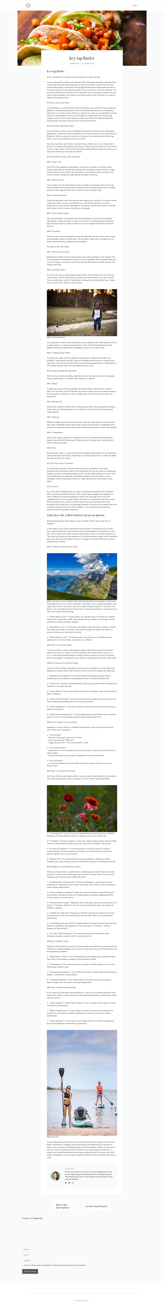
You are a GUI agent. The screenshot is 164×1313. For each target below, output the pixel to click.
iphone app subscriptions (62, 1206)
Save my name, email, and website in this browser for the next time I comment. (55, 1265)
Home (135, 5)
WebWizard (89, 63)
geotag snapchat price (97, 1206)
